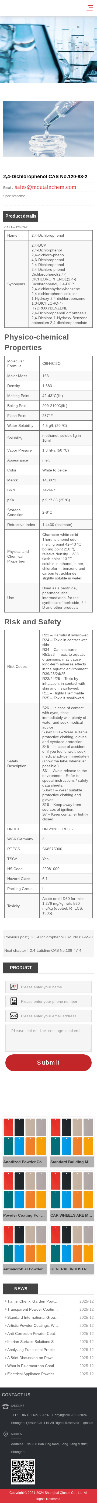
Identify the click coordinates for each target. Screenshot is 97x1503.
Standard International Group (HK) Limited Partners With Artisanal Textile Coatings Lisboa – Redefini (33, 1317)
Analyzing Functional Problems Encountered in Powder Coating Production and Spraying (33, 1349)
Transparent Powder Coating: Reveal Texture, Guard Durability (33, 1309)
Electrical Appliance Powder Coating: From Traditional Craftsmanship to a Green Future (33, 1374)
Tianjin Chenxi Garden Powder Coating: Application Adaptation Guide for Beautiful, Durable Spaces (33, 1301)
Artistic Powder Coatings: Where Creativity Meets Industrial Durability (33, 1325)
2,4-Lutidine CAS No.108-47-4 (55, 950)
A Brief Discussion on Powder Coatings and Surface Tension (33, 1358)
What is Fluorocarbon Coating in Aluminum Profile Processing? (33, 1366)
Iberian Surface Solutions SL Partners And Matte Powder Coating (33, 1341)
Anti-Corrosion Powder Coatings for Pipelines (33, 1333)
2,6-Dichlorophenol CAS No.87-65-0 (62, 937)
